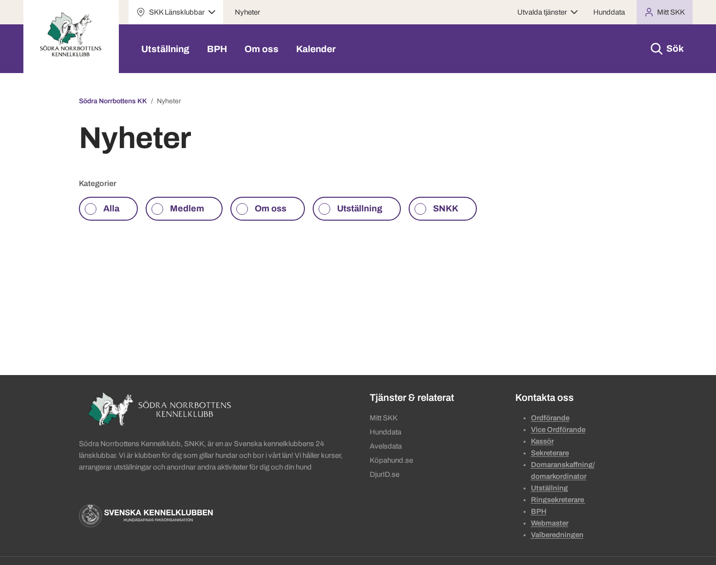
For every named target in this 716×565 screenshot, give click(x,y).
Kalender (316, 49)
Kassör (542, 441)
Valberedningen (557, 535)
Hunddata (609, 12)
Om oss (262, 49)
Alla (111, 208)
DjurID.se (384, 474)
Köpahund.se (391, 460)
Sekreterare (550, 453)
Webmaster (549, 523)
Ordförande (550, 418)
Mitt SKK (383, 418)
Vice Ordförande (558, 429)
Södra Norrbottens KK (113, 101)
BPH (217, 49)
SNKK (445, 208)
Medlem (187, 208)
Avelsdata (386, 446)
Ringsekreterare (558, 500)
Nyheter (247, 12)
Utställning (165, 49)
